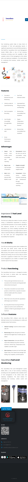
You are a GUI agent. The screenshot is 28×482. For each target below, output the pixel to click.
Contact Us (14, 478)
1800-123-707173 (7, 442)
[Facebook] (2, 457)
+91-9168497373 (7, 444)
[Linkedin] (5, 457)
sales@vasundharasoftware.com (10, 447)
